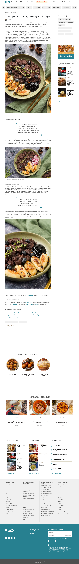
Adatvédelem (33, 530)
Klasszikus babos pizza (58, 459)
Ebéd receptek (61, 484)
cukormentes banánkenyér (65, 28)
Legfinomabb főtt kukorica (46, 485)
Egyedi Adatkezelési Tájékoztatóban (56, 551)
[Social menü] (65, 1)
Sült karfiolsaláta (57, 468)
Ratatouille (25, 519)
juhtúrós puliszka (46, 7)
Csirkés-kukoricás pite (45, 509)
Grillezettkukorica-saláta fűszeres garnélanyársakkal (47, 502)
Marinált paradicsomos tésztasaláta (30, 504)
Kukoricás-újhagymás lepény (46, 505)
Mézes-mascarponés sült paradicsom (28, 490)
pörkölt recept (9, 322)
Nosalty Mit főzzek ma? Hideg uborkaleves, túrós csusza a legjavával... (21, 448)
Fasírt (7, 497)
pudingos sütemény (43, 372)
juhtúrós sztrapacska (12, 7)
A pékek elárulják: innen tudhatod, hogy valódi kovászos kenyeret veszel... (70, 82)
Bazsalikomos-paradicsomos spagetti (29, 499)
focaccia (13, 372)
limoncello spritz (66, 7)
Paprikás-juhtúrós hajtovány (29, 515)
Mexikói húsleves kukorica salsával (47, 511)
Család (68, 77)
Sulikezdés (69, 67)
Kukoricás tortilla (44, 507)
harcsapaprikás (56, 7)
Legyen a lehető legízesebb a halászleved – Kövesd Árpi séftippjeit (24, 315)
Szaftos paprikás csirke (28, 511)
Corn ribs (42, 499)
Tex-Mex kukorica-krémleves (46, 493)
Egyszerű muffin (9, 486)
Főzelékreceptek (61, 495)
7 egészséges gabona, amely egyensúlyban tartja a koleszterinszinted (70, 93)
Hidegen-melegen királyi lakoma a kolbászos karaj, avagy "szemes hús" (25, 312)
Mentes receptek (61, 491)
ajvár (60, 19)
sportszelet (21, 7)
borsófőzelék (69, 34)
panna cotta (70, 22)
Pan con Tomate (26, 485)
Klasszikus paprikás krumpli (28, 509)
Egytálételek (60, 499)
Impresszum (32, 533)
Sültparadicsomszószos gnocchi (29, 502)
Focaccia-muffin (12, 374)
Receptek (13, 1)
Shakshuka (25, 517)
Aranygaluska (8, 489)
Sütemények (60, 489)
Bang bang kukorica (45, 489)
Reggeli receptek (61, 511)
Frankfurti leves (9, 484)
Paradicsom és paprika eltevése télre (30, 488)
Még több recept (28, 379)
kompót (28, 372)
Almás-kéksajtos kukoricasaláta (47, 513)
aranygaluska (37, 7)
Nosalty (16, 425)
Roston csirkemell (9, 509)
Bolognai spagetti (9, 503)
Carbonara (8, 513)
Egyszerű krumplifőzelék (11, 493)
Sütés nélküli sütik (61, 493)
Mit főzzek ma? (23, 1)
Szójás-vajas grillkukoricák (46, 491)
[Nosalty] (7, 2)
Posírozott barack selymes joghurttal (28, 375)
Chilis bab (8, 501)
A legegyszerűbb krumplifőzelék (43, 446)
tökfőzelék (41, 462)
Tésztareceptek (61, 505)
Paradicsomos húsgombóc (11, 505)
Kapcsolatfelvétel (34, 532)
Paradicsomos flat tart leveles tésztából (29, 496)
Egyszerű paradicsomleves (11, 491)
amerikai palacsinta (43, 453)
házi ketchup (62, 22)
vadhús (15, 322)
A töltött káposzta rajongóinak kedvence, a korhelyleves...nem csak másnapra (27, 318)
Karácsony (7, 12)
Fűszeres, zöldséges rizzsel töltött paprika (30, 507)
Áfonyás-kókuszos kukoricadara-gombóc (61, 463)
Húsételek (60, 497)
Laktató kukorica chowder (46, 497)
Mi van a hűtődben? (31, 1)
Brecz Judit (39, 425)
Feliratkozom (68, 535)
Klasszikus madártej (10, 495)
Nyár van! (17, 417)
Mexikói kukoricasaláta (45, 515)
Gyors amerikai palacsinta (42, 455)
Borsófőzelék (8, 499)
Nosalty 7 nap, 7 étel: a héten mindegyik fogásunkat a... (39, 421)
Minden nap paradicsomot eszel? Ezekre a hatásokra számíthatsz (70, 71)
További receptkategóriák (63, 513)
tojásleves (61, 34)
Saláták (59, 507)
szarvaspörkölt (23, 322)
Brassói (7, 507)
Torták (59, 503)
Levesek (59, 501)
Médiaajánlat (33, 535)
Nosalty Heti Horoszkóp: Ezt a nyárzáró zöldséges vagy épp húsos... (62, 421)
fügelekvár (61, 25)
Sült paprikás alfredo (27, 513)
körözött (68, 31)
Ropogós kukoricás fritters (46, 487)
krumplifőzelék (42, 444)
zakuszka (29, 7)
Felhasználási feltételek (35, 529)
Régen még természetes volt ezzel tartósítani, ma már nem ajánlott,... (16, 421)
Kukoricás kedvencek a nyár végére (47, 483)
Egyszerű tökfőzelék (41, 465)
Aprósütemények (61, 486)
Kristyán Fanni (11, 19)
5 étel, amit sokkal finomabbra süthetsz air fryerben (19, 466)
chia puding (61, 31)
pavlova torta (66, 19)
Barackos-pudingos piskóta (43, 375)
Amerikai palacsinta (10, 511)
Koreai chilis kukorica (45, 495)
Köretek (59, 509)
